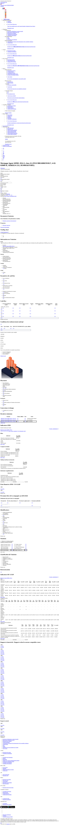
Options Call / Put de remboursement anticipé (11, 760)
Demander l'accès (8, 144)
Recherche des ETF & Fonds (8, 787)
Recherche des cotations (11, 33)
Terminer (2, 6)
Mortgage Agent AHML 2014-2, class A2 (8, 418)
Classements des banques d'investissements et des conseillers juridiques (20, 41)
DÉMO (6, 139)
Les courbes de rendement (12, 39)
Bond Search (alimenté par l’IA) (13, 32)
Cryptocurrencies (10, 71)
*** (1, 178)
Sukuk (8, 38)
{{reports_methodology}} (54, 428)
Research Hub (10, 106)
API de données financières (12, 133)
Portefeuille (9, 22)
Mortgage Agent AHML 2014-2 (8, 246)
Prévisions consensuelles (11, 84)
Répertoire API (10, 129)
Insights (10, 112)
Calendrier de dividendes (11, 51)
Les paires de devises (11, 72)
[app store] (4, 807)
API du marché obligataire (12, 130)
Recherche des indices (11, 70)
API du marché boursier (11, 131)
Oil (8, 91)
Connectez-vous (3, 5)
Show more (2, 444)
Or (7, 92)
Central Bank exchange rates (12, 73)
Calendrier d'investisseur (11, 35)
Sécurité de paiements (7, 799)
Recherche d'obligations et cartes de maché (15, 31)
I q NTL (2, 646)
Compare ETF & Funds (11, 61)
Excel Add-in (9, 114)
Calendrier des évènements (12, 34)
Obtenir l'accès (3, 355)
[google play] (11, 807)
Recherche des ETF (11, 59)
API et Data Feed (6, 774)
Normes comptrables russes (11, 196)
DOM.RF (8, 194)
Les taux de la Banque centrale (13, 74)
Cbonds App (9, 115)
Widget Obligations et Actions (8, 769)
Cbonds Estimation (6, 742)
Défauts (4, 758)
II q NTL (2, 647)
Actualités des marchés (11, 105)
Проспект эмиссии (6, 225)
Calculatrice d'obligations (12, 119)
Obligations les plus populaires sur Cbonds (10, 747)
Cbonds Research (10, 107)
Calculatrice (5, 803)
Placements (5, 759)
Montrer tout (2, 422)
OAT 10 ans (5, 748)
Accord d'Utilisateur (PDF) (8, 816)
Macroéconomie (10, 82)
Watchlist (9, 21)
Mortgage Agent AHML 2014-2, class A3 (8, 419)
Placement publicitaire (7, 814)
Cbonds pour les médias (11, 108)
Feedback (4, 815)
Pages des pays (10, 81)
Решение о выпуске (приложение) (9, 220)
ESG (8, 37)
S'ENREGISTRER (10, 5)
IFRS (5, 196)
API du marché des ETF (11, 132)
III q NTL (2, 652)
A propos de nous (6, 145)
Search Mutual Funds (11, 60)
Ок (1, 822)
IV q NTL (2, 488)
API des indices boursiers (12, 134)
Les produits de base (11, 93)
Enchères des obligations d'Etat (8, 761)
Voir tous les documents (4, 227)
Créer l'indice (5, 781)
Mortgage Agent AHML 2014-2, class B (8, 421)
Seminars (6, 112)
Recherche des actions (11, 50)
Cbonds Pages (10, 42)
